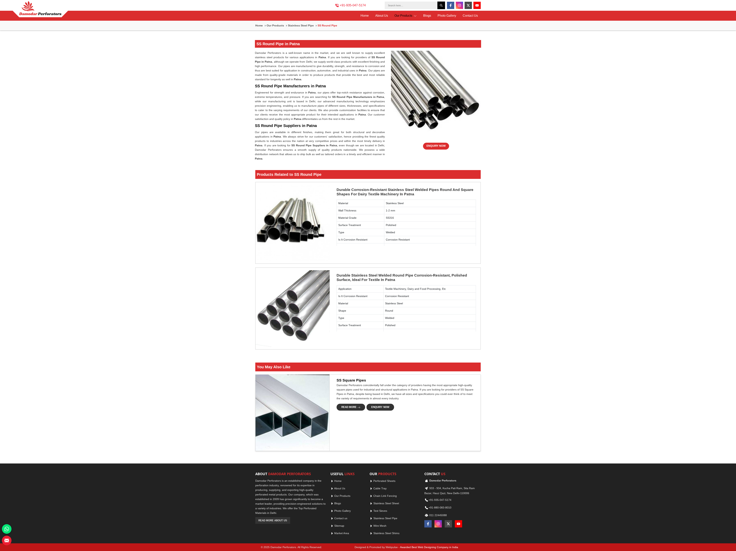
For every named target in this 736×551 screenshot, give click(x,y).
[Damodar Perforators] (40, 9)
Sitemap (339, 525)
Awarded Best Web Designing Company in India (429, 547)
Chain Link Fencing (385, 495)
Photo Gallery (447, 15)
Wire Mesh (379, 525)
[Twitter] (468, 5)
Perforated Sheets (384, 480)
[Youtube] (477, 5)
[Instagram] (459, 5)
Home (365, 15)
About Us (381, 15)
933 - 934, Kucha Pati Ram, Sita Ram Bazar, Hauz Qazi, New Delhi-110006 (449, 491)
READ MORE (349, 407)
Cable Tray (380, 488)
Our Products (403, 15)
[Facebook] (450, 5)
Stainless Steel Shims (386, 533)
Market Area (341, 533)
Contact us (340, 518)
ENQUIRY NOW (436, 145)
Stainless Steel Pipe (301, 25)
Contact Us (470, 15)
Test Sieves (380, 510)
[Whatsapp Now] (7, 529)
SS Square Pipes (351, 380)
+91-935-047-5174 (353, 5)
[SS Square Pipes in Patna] (291, 413)
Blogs (427, 15)
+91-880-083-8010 (440, 507)
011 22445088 (438, 515)
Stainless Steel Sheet (386, 503)
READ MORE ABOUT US (272, 520)
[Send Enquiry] (7, 540)
